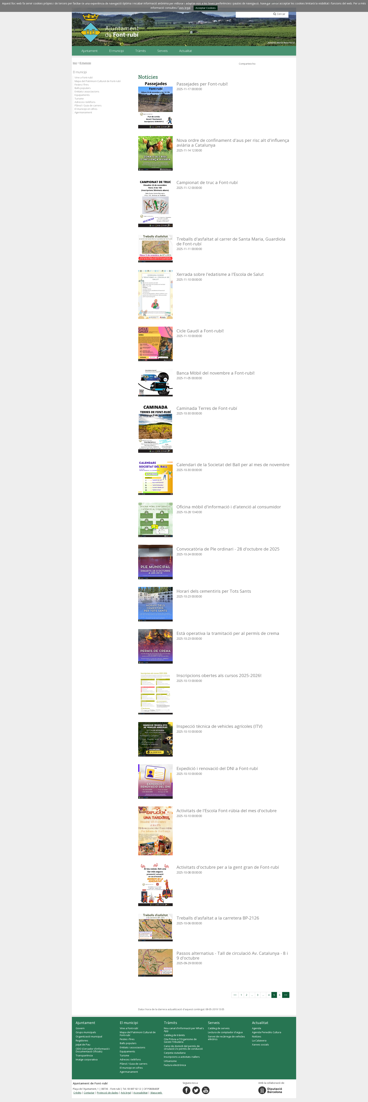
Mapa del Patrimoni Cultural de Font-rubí (98, 81)
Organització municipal (89, 1036)
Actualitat (260, 1022)
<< (235, 995)
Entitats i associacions (87, 91)
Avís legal (126, 1092)
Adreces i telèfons (85, 102)
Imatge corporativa (87, 1059)
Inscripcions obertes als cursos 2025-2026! (219, 675)
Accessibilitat (140, 1092)
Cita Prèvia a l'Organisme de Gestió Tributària (180, 1040)
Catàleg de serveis (219, 1028)
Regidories (82, 1040)
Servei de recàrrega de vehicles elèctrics (226, 1038)
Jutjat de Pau (83, 1044)
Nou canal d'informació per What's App (184, 1029)
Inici (75, 63)
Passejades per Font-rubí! (202, 83)
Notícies (256, 1036)
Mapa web (156, 1092)
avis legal (184, 8)
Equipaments (82, 95)
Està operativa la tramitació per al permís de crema (228, 633)
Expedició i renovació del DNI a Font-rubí (217, 768)
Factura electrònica (175, 1065)
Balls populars (82, 88)
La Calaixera (259, 1040)
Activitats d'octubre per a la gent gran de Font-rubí (228, 867)
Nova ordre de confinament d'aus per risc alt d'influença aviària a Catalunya (233, 142)
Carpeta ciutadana (175, 1052)
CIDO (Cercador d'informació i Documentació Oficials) (93, 1050)
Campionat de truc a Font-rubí (207, 182)
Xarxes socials (260, 1044)
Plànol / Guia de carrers (88, 105)
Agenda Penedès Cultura (266, 1032)
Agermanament (83, 112)
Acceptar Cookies (206, 8)
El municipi (85, 63)
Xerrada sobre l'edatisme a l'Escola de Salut (220, 274)
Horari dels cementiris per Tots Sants (214, 591)
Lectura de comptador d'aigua (225, 1032)
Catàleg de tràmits (174, 1035)
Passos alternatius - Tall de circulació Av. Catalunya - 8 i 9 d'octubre (232, 955)
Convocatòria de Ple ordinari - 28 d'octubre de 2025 (228, 548)
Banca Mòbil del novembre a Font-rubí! (216, 373)
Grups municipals (86, 1032)
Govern (80, 1028)
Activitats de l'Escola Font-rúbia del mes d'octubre (227, 810)
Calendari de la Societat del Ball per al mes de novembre (233, 464)
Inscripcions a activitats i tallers (182, 1056)
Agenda (256, 1028)
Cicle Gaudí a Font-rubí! (200, 330)
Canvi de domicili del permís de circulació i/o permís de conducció (183, 1047)
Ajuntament (85, 1022)
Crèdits (77, 1092)
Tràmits (170, 1022)
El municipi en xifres (86, 109)
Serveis (214, 1022)
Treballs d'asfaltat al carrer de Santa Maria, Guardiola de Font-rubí (231, 241)
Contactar (89, 1092)
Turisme (79, 98)
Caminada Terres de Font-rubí (207, 408)
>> (285, 995)
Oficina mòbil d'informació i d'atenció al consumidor (229, 506)
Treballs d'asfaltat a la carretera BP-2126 (218, 917)
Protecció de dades (107, 1092)
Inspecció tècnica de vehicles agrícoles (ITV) (219, 726)
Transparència (84, 1055)
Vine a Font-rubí (84, 77)
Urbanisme (170, 1061)
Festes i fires (82, 84)
